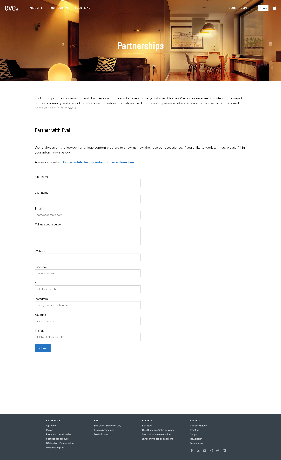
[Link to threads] (217, 450)
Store (263, 8)
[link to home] (11, 8)
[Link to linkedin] (224, 450)
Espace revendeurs (104, 429)
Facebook (41, 267)
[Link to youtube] (204, 450)
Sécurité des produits (57, 438)
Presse (49, 429)
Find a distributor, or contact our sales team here (98, 162)
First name (42, 177)
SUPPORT (247, 7)
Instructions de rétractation (156, 434)
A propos (51, 425)
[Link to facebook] (191, 450)
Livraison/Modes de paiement (157, 438)
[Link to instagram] (211, 450)
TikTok (39, 330)
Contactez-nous (198, 425)
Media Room (101, 434)
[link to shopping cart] (274, 8)
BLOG (232, 7)
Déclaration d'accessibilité (60, 443)
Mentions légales (55, 447)
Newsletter (196, 438)
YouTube (40, 315)
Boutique (147, 425)
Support (194, 434)
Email (38, 208)
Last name (41, 192)
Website (40, 251)
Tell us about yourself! (49, 224)
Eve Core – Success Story (107, 425)
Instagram (41, 299)
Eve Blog (194, 429)
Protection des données (58, 434)
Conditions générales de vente (158, 429)
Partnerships (196, 443)
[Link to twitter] (198, 450)
